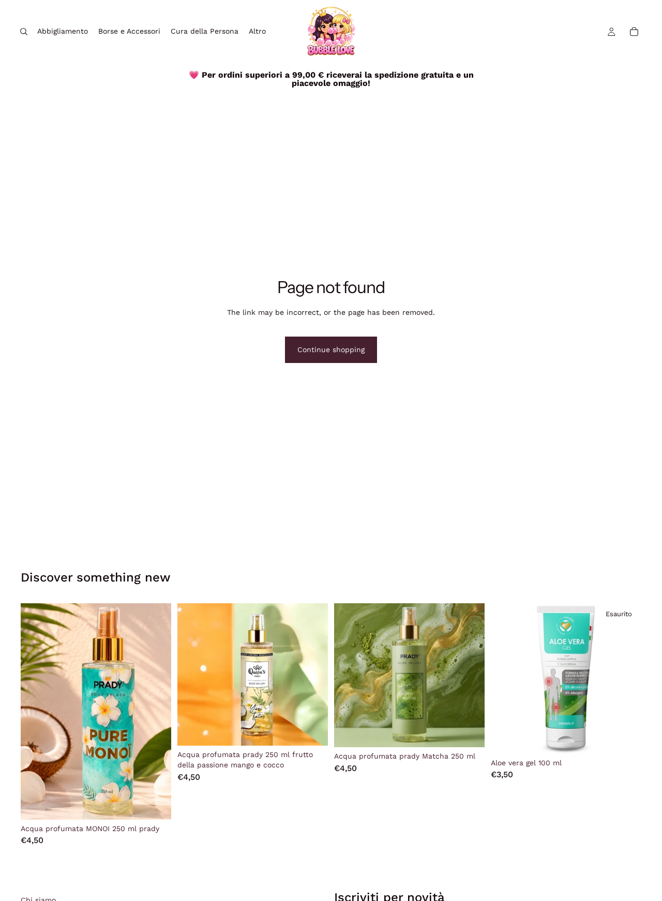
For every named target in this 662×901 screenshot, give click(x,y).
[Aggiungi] (155, 803)
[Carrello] (634, 31)
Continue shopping (331, 349)
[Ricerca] (23, 31)
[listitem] (257, 31)
